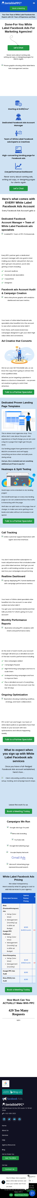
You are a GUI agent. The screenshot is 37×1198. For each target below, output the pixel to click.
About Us (5, 1130)
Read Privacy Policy (21, 1195)
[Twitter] (9, 1119)
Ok (11, 1195)
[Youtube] (14, 1119)
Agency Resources (8, 1145)
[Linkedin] (4, 1119)
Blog (3, 1150)
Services (5, 1135)
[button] (33, 3)
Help (3, 1140)
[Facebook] (19, 1119)
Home (4, 1126)
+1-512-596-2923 (9, 1113)
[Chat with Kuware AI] (32, 1193)
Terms (29, 1181)
